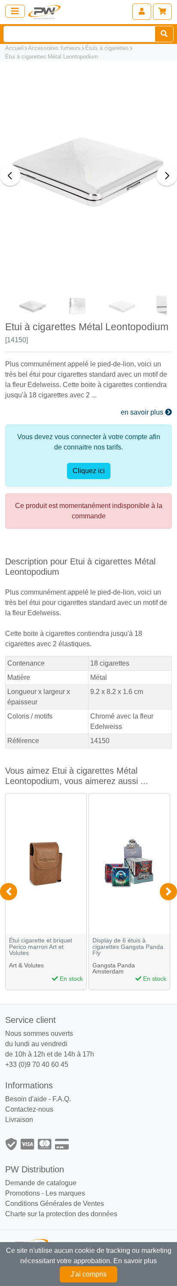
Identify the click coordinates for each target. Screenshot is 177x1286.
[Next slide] (166, 175)
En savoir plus (135, 1260)
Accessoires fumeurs (54, 48)
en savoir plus (143, 412)
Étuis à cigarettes (107, 48)
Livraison (19, 1119)
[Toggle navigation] (15, 11)
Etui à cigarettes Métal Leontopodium (51, 56)
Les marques (65, 1193)
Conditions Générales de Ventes (54, 1203)
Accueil (14, 48)
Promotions (22, 1193)
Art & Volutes (26, 965)
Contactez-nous (29, 1109)
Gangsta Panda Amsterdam (113, 968)
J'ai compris (88, 1274)
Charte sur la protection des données (61, 1214)
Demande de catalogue (40, 1183)
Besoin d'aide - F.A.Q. (38, 1099)
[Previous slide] (10, 175)
